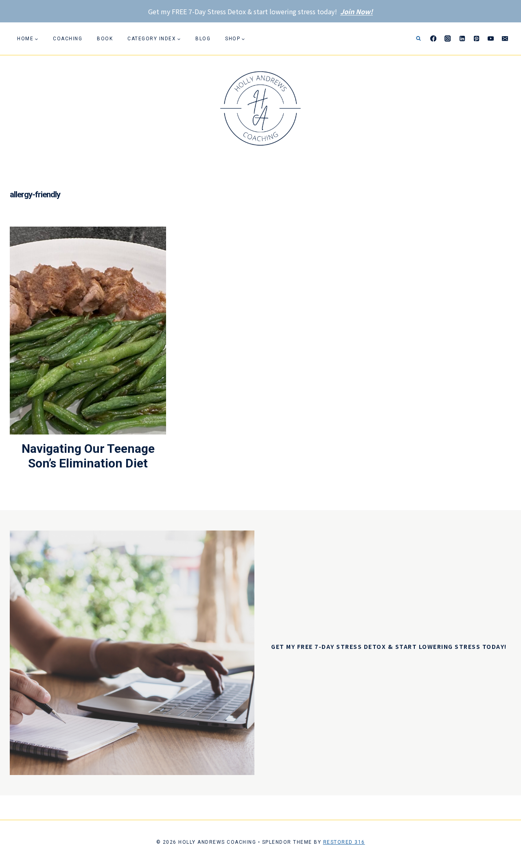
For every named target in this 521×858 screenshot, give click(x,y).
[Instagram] (448, 39)
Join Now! (356, 11)
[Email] (505, 39)
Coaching (67, 38)
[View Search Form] (418, 39)
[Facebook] (433, 39)
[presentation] (88, 330)
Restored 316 (344, 842)
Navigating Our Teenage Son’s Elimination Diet (88, 455)
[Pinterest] (476, 39)
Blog (202, 38)
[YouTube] (490, 39)
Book (105, 38)
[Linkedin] (462, 39)
